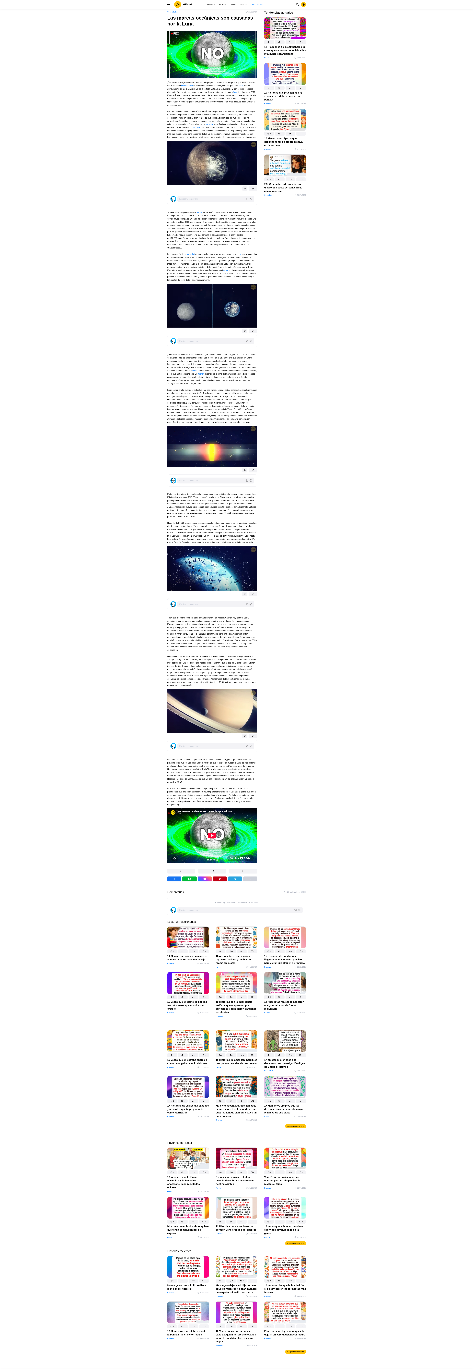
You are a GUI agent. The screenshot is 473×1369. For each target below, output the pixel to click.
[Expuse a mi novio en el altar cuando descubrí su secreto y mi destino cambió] (236, 1158)
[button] (181, 871)
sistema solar (187, 86)
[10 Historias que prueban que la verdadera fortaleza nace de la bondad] (285, 74)
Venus (199, 212)
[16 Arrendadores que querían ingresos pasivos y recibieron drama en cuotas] (236, 937)
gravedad (191, 254)
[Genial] (183, 4)
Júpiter (201, 374)
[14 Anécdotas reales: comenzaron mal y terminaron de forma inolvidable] (285, 983)
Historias (267, 104)
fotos (235, 92)
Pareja (218, 1067)
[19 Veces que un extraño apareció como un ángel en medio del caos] (188, 1041)
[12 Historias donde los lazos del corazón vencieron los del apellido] (236, 1208)
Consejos (268, 195)
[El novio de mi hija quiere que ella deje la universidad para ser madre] (285, 1312)
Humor (218, 967)
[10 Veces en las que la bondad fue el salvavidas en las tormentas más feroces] (285, 1267)
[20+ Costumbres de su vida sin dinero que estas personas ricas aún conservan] (285, 165)
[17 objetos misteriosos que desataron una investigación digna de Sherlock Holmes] (285, 1041)
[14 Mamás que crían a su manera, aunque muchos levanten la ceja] (188, 937)
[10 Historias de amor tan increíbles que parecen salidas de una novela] (236, 1041)
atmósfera (197, 127)
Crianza (219, 1120)
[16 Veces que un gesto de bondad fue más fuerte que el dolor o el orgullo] (188, 983)
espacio (209, 124)
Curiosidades (172, 12)
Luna (239, 254)
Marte (194, 371)
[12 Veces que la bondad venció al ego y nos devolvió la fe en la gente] (285, 1208)
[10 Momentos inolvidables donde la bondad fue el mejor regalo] (188, 1312)
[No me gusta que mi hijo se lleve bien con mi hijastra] (188, 1267)
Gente (266, 58)
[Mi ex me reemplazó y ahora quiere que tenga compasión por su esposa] (188, 1208)
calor (241, 86)
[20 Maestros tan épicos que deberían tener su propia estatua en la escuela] (285, 120)
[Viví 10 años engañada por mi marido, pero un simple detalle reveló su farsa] (285, 1158)
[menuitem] (210, 4)
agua (225, 270)
